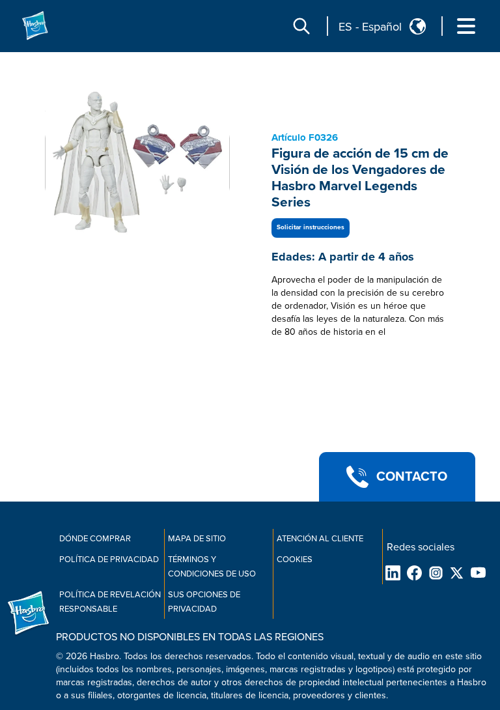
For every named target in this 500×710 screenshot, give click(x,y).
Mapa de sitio (197, 538)
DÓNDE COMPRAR (95, 538)
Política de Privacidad (109, 559)
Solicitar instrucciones (310, 227)
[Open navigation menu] (466, 26)
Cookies (294, 559)
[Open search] (301, 26)
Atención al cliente (320, 538)
